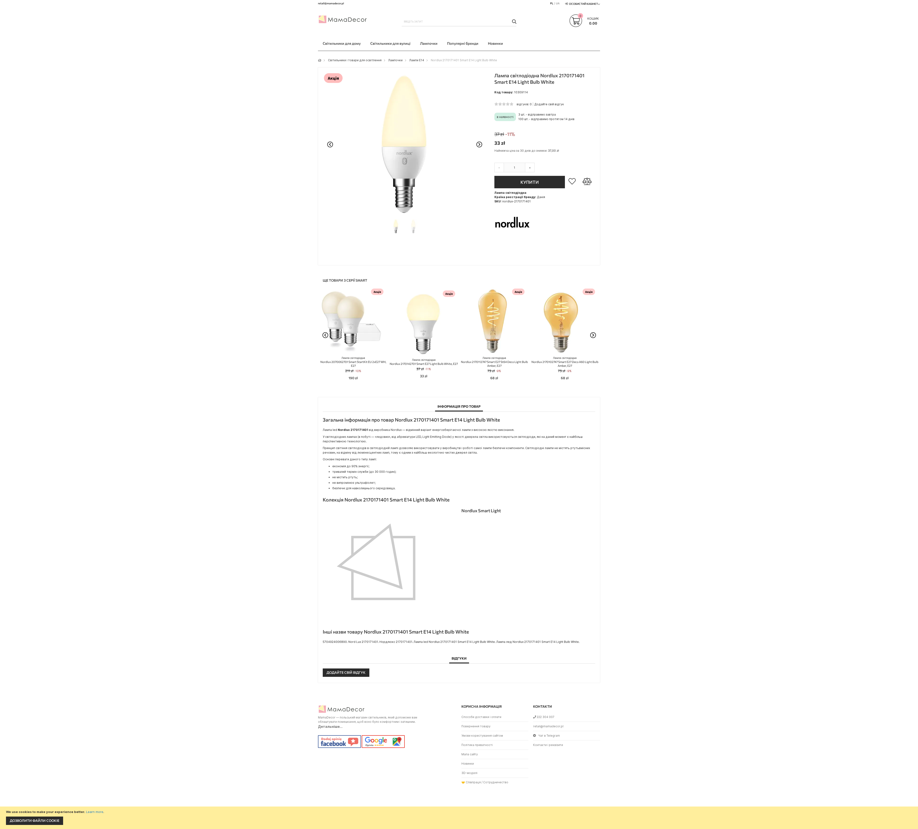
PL (551, 3)
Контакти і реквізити (548, 745)
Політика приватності (477, 745)
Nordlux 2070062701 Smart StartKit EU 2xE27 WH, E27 (353, 361)
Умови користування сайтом (482, 735)
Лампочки (395, 60)
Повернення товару (476, 726)
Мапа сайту (469, 754)
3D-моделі (469, 773)
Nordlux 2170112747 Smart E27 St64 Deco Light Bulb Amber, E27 (494, 361)
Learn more (94, 812)
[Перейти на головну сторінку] (319, 60)
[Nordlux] (512, 241)
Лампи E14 (416, 60)
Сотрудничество (495, 782)
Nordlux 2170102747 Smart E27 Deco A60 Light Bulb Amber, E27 (564, 361)
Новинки (467, 763)
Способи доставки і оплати (481, 717)
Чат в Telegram (549, 735)
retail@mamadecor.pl (548, 726)
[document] (459, 817)
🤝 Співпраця (471, 782)
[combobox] (459, 21)
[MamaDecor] (343, 20)
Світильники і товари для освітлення (355, 60)
